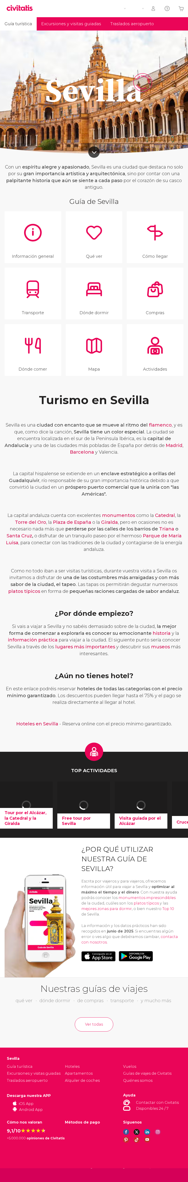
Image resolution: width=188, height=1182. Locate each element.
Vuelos (129, 1066)
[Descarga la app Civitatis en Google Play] (136, 956)
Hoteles (72, 1066)
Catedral (165, 515)
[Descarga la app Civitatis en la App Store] (98, 956)
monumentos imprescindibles (147, 898)
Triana (166, 529)
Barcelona (82, 452)
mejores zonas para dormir (106, 909)
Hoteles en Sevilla (37, 724)
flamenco (160, 425)
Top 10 (168, 909)
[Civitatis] (16, 1175)
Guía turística (18, 23)
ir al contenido (94, 152)
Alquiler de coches (82, 1080)
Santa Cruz (19, 535)
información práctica (33, 640)
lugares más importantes (85, 646)
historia (162, 633)
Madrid (174, 445)
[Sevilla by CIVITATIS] (21, 8)
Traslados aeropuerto (132, 23)
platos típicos (24, 591)
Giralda (109, 522)
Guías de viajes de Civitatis (147, 1073)
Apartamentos (79, 1073)
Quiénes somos (137, 1080)
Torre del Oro (30, 522)
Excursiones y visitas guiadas (71, 23)
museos (160, 646)
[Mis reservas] (153, 8)
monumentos (118, 515)
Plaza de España (72, 522)
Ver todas (94, 1024)
